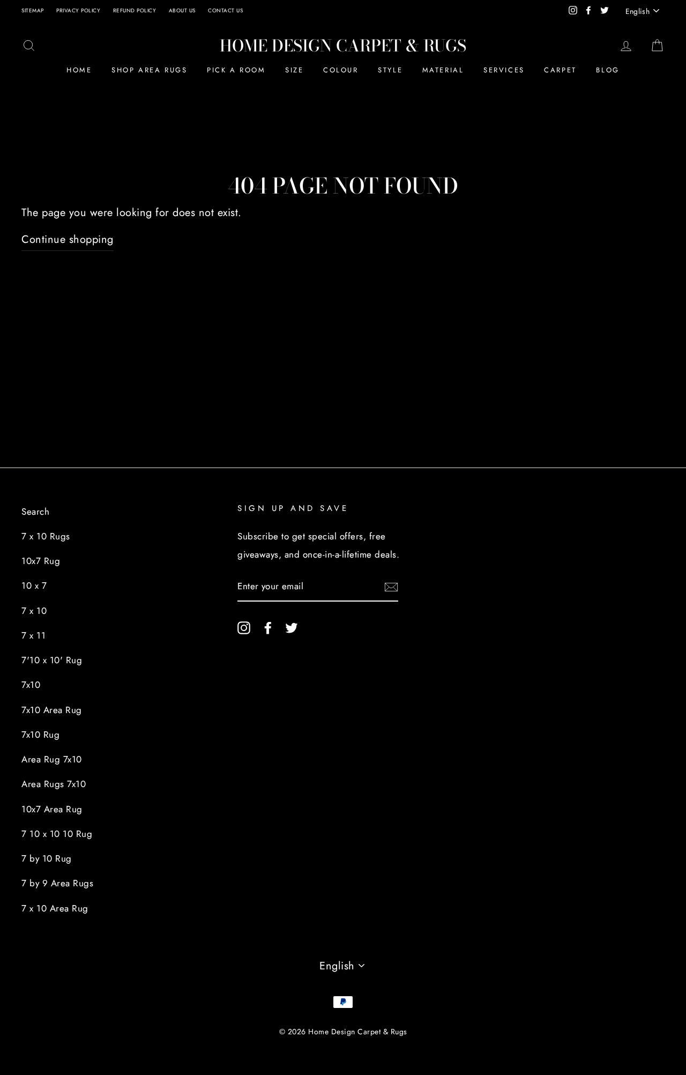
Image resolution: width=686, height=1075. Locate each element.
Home (79, 70)
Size (294, 70)
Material (443, 70)
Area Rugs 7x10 (53, 783)
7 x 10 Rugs (45, 536)
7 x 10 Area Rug (54, 908)
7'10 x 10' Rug (51, 660)
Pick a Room (236, 70)
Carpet (560, 70)
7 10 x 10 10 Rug (56, 833)
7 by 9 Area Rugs (57, 883)
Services (504, 70)
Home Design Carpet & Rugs (343, 46)
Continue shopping (67, 239)
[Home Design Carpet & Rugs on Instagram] (243, 627)
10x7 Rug (40, 560)
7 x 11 (33, 635)
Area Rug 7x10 (51, 759)
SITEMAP (32, 10)
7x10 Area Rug (51, 709)
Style (390, 70)
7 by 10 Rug (46, 858)
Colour (341, 70)
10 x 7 (34, 585)
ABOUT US (182, 10)
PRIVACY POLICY (78, 10)
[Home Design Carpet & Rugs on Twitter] (291, 627)
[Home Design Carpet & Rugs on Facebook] (268, 627)
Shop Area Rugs (149, 70)
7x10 (30, 684)
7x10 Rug (40, 734)
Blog (607, 70)
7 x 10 (34, 610)
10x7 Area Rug (52, 809)
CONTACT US (225, 10)
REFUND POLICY (134, 10)
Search (35, 511)
